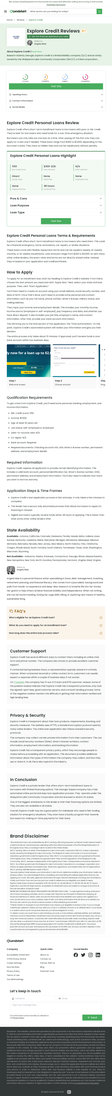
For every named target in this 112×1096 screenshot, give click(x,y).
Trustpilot (19, 682)
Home (10, 20)
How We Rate (13, 967)
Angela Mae (40, 43)
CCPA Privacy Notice (16, 959)
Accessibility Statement (18, 954)
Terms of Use (13, 975)
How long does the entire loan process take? (34, 633)
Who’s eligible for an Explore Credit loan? (32, 617)
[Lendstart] (18, 11)
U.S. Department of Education (86, 1083)
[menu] (5, 11)
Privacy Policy (13, 971)
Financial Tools (47, 971)
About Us (44, 954)
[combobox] (62, 11)
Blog (42, 967)
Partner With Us (47, 963)
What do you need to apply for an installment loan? (38, 625)
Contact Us (45, 959)
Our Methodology (15, 979)
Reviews (20, 20)
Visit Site (56, 86)
